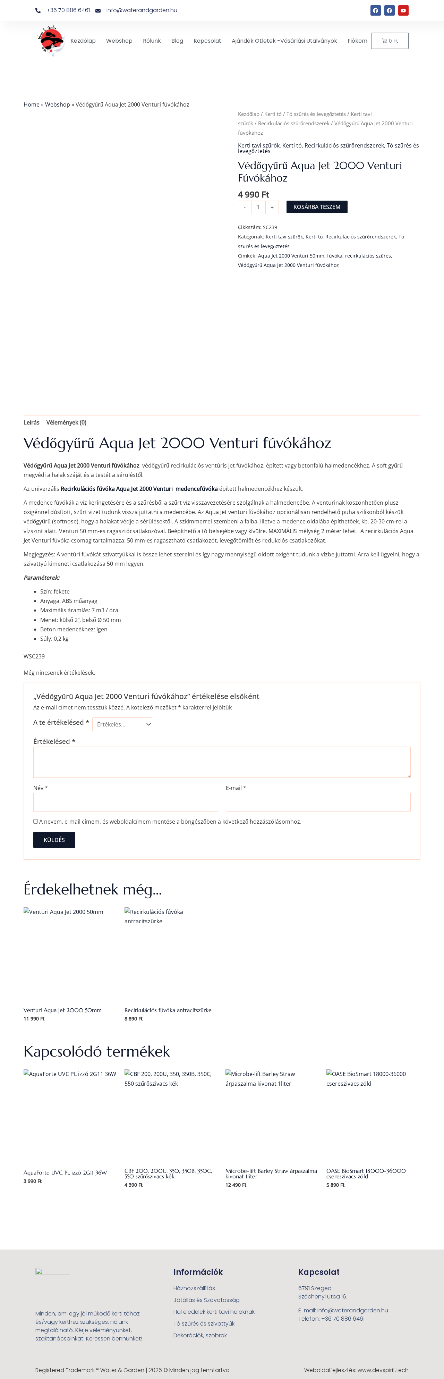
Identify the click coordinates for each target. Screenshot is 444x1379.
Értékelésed (54, 741)
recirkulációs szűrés (368, 255)
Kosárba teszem (317, 207)
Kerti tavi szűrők (259, 145)
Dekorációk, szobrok (200, 1335)
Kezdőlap (83, 41)
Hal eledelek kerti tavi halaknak (214, 1312)
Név (40, 788)
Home (32, 104)
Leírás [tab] (32, 422)
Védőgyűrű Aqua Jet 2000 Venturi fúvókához (288, 265)
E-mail (236, 788)
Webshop (119, 41)
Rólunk (152, 41)
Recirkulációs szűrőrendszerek (294, 123)
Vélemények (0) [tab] (66, 422)
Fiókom (357, 41)
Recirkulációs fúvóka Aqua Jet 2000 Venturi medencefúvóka (139, 489)
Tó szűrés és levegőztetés (316, 113)
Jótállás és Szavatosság (206, 1300)
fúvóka (334, 255)
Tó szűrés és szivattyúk (203, 1324)
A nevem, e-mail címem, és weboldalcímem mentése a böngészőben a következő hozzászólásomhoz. (170, 821)
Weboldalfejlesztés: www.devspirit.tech (356, 1370)
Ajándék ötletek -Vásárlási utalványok (284, 41)
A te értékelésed (61, 722)
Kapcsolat (207, 41)
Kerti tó (273, 113)
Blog (177, 41)
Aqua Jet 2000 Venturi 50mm (291, 255)
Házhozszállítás (194, 1288)
